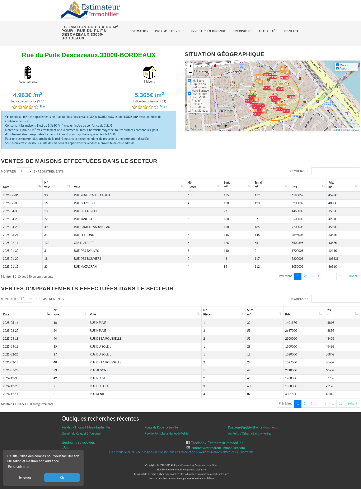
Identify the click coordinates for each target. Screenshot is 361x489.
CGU (65, 447)
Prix (294, 187)
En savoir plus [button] (18, 467)
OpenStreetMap (351, 129)
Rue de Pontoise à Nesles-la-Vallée (166, 433)
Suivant (352, 276)
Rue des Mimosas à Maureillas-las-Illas (85, 427)
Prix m (331, 185)
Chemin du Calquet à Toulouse (80, 433)
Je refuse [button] (25, 477)
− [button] (190, 72)
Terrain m (259, 185)
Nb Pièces (192, 185)
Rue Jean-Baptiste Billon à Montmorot (253, 427)
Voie (77, 187)
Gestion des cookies (78, 442)
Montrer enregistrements (32, 171)
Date (6, 187)
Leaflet (335, 129)
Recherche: (300, 171)
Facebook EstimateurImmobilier (216, 443)
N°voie (47, 185)
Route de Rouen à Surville (161, 427)
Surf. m (227, 185)
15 (340, 276)
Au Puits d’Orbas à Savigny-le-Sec (249, 433)
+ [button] (190, 66)
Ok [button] (62, 477)
